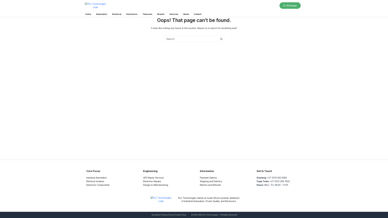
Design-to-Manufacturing (155, 185)
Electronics (131, 14)
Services (173, 14)
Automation (101, 14)
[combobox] (191, 39)
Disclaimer (156, 215)
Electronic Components (98, 185)
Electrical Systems (95, 181)
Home (88, 14)
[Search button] (221, 39)
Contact (197, 14)
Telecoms (147, 14)
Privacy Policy (167, 215)
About (186, 14)
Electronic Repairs (152, 181)
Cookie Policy (180, 215)
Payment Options (208, 177)
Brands (160, 14)
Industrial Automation (96, 177)
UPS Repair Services (153, 177)
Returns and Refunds (210, 185)
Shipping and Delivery (211, 181)
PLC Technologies (210, 215)
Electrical (116, 14)
